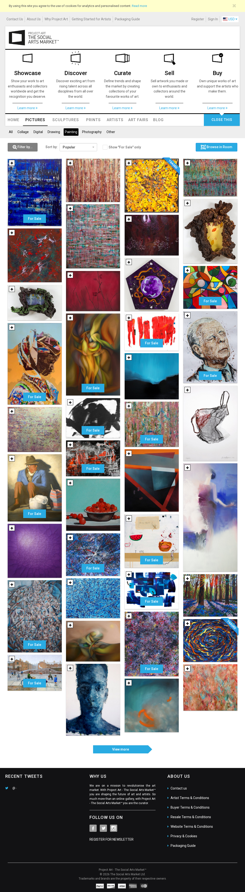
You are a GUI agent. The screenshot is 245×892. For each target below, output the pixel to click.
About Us (34, 19)
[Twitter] (103, 828)
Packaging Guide (127, 19)
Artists (115, 120)
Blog (158, 120)
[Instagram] (113, 828)
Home (13, 120)
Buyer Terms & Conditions (190, 807)
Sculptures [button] (65, 120)
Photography (92, 132)
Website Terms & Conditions (192, 826)
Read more (139, 6)
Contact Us (14, 19)
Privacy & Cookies (184, 836)
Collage (23, 132)
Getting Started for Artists (91, 19)
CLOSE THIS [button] (222, 120)
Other (110, 132)
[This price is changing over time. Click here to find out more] (100, 194)
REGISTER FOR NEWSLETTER (111, 839)
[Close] (234, 5)
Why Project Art (56, 19)
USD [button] (231, 19)
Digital (38, 132)
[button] (23, 147)
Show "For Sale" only (125, 147)
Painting (71, 132)
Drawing (54, 132)
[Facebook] (93, 828)
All (11, 132)
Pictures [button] (35, 120)
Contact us (179, 788)
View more (120, 749)
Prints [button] (93, 120)
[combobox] (78, 147)
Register (197, 19)
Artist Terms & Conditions (190, 798)
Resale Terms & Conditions (191, 817)
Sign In (213, 19)
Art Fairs (138, 120)
